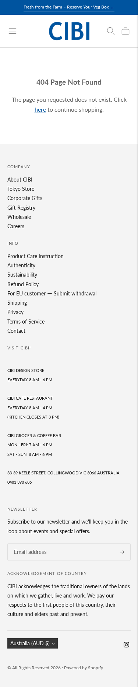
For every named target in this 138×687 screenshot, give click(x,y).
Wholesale (19, 217)
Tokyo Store (20, 189)
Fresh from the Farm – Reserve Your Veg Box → (69, 7)
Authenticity (21, 265)
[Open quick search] (111, 31)
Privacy (15, 312)
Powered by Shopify (83, 667)
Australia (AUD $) (30, 643)
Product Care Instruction (35, 256)
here (40, 109)
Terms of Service (26, 321)
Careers (15, 226)
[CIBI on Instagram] (126, 645)
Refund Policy (23, 284)
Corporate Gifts (24, 198)
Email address (28, 543)
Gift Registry (21, 207)
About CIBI (19, 179)
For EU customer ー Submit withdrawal (51, 293)
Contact (16, 331)
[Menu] (12, 31)
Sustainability (22, 274)
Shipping (17, 302)
